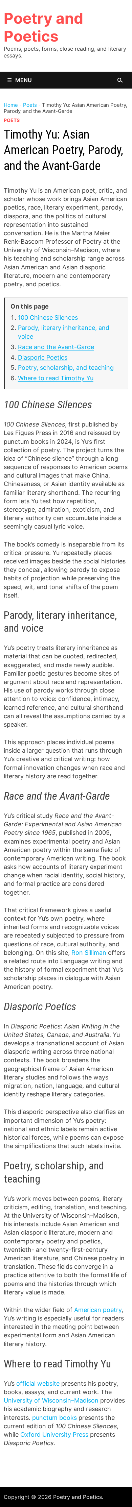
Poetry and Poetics (43, 27)
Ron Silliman (88, 952)
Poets (30, 105)
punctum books (54, 1417)
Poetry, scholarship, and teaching (66, 367)
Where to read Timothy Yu (55, 378)
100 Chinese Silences (48, 317)
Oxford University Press (54, 1434)
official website (38, 1383)
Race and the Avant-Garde (56, 346)
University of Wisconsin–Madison (51, 1400)
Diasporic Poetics (42, 357)
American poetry (98, 1309)
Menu (23, 80)
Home (11, 105)
